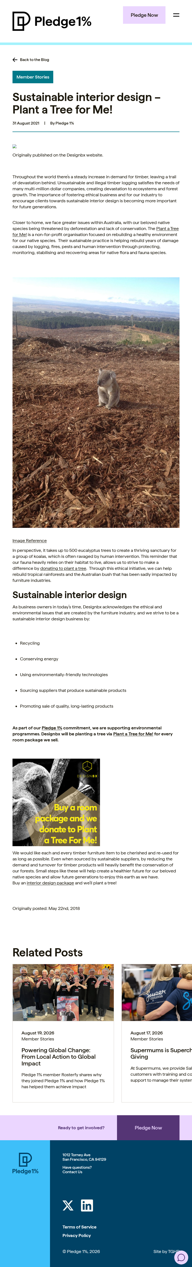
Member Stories (32, 77)
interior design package (50, 882)
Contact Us (72, 1171)
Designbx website (84, 155)
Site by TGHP (167, 1251)
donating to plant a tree (63, 568)
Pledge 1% (52, 727)
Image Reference (29, 540)
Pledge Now (144, 15)
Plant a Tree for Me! (133, 733)
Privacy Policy (76, 1235)
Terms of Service (79, 1226)
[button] (181, 1257)
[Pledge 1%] (51, 21)
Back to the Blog (34, 60)
